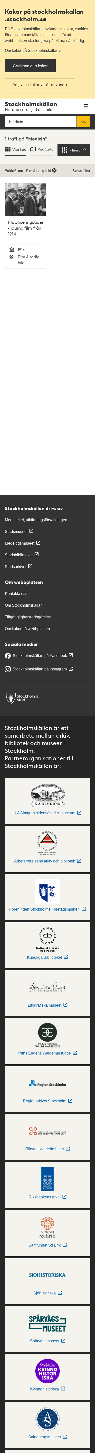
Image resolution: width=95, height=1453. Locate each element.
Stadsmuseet (16, 531)
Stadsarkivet (15, 567)
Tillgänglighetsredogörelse (28, 617)
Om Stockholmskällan (24, 605)
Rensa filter (81, 170)
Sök (83, 121)
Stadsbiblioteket (19, 555)
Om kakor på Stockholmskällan (31, 50)
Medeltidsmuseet (19, 543)
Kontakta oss (16, 594)
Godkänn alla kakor (30, 65)
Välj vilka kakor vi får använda (40, 84)
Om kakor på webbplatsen (27, 629)
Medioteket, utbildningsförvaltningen (36, 520)
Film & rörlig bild (38, 170)
